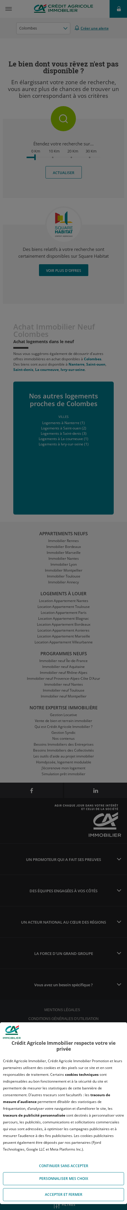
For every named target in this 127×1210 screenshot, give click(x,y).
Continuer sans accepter (63, 1165)
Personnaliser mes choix (63, 1178)
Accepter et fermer (63, 1194)
